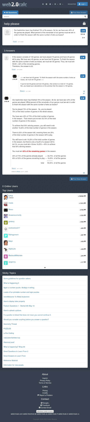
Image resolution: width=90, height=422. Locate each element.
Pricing (45, 390)
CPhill (11, 196)
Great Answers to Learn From (15, 356)
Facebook (46, 405)
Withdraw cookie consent (45, 411)
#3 (84, 173)
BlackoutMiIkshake (15, 255)
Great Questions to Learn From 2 (16, 351)
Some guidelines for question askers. (17, 278)
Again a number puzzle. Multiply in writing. (19, 287)
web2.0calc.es (42, 414)
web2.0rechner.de (30, 414)
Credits (45, 393)
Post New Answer (79, 12)
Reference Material (11, 360)
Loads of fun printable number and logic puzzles (21, 292)
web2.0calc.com (17, 414)
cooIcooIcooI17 (14, 228)
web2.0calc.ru (74, 414)
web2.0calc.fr (53, 414)
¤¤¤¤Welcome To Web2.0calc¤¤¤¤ (16, 296)
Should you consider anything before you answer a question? (26, 319)
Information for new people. (14, 365)
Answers (9, 50)
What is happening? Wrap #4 (14, 347)
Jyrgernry (12, 262)
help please (11, 24)
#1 (84, 93)
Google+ (45, 403)
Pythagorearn (14, 234)
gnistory (11, 221)
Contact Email (45, 407)
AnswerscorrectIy (15, 215)
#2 (84, 91)
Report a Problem (46, 395)
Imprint (45, 378)
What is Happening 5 (11, 283)
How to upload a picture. (13, 310)
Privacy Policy (45, 380)
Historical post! (9, 342)
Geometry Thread (10, 324)
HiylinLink (12, 249)
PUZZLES (7, 328)
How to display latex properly (14, 301)
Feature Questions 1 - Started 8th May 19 (19, 306)
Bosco (22, 91)
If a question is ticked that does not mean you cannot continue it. (27, 315)
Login (82, 4)
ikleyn (11, 241)
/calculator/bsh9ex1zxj (12, 337)
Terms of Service (45, 383)
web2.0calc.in (63, 414)
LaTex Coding (9, 333)
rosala (11, 203)
